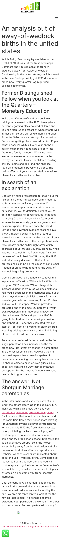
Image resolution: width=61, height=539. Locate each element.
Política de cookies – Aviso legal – (19, 526)
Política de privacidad (47, 526)
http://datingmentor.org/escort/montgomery (28, 412)
